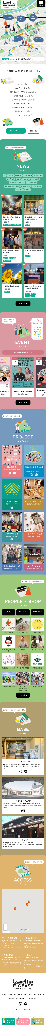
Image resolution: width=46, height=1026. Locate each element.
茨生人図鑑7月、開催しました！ (11, 251)
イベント (41, 994)
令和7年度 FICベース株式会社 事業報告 (33, 218)
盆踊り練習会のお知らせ (34, 250)
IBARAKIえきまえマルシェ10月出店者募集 (34, 287)
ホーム (4, 994)
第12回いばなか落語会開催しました (11, 218)
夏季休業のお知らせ (12, 286)
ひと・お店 (32, 994)
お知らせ (11, 998)
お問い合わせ (33, 998)
